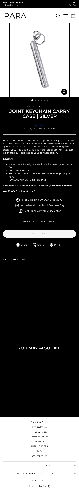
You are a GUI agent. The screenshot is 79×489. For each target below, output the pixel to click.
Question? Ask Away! (39, 221)
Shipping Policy (39, 422)
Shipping (27, 128)
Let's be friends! (38, 465)
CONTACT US (39, 456)
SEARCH (39, 441)
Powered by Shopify (39, 486)
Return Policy (39, 426)
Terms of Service (39, 436)
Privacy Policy (39, 431)
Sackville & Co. (39, 106)
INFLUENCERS (39, 446)
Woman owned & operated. (38, 474)
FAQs (40, 451)
